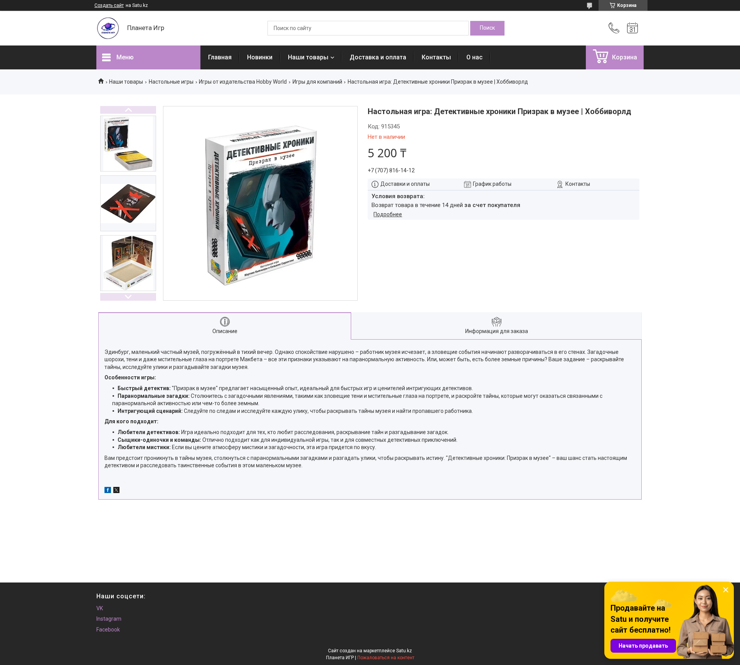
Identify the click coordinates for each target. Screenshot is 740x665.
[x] (116, 491)
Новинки (259, 57)
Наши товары (308, 57)
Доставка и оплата (378, 57)
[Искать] (487, 28)
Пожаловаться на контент (385, 657)
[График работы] (632, 28)
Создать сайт (109, 5)
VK (99, 608)
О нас (474, 57)
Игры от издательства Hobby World (243, 82)
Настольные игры (171, 82)
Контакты (436, 57)
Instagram (108, 619)
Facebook (108, 629)
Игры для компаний (317, 82)
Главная (220, 57)
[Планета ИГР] (107, 28)
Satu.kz (404, 650)
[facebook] (107, 491)
